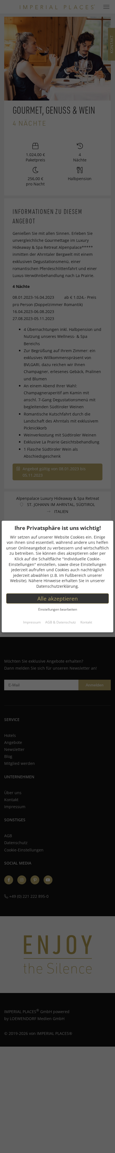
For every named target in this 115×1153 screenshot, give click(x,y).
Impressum (32, 622)
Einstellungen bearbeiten (57, 609)
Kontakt (86, 622)
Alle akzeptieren (57, 598)
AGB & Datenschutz (60, 622)
